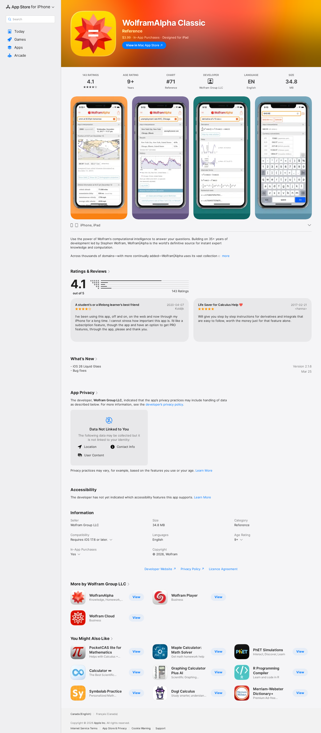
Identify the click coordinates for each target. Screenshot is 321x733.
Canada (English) (80, 714)
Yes (73, 554)
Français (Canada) (107, 714)
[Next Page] (316, 157)
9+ (236, 539)
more (226, 256)
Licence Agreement (223, 569)
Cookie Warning (141, 728)
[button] (30, 31)
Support (160, 728)
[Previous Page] (66, 157)
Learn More (204, 470)
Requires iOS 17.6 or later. (89, 539)
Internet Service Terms (84, 728)
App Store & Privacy (114, 728)
